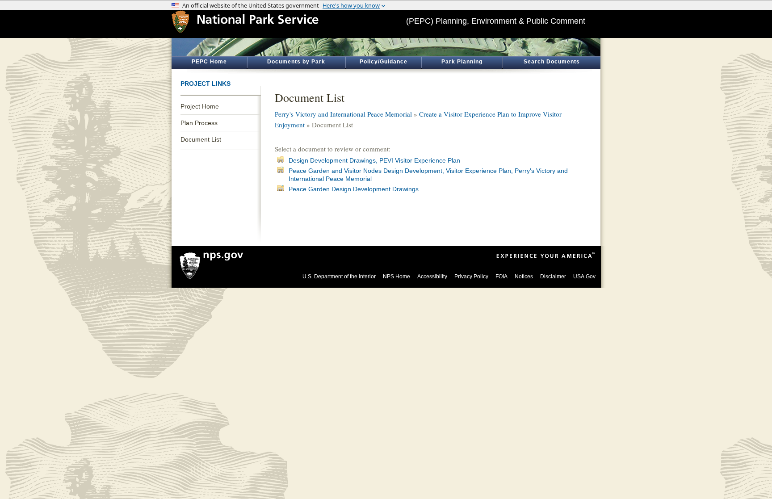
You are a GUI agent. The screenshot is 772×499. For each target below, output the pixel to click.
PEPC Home (209, 62)
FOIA (501, 276)
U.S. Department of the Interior (339, 276)
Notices (524, 276)
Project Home (199, 106)
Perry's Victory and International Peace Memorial (343, 113)
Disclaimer (553, 276)
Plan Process (199, 122)
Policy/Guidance (383, 62)
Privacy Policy (471, 276)
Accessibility (432, 276)
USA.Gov (584, 276)
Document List (200, 139)
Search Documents (552, 62)
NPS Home (396, 276)
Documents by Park (296, 62)
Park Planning (461, 62)
